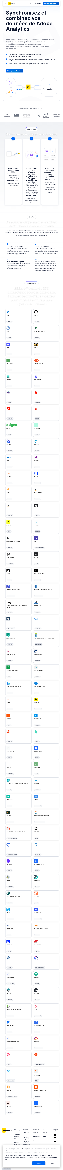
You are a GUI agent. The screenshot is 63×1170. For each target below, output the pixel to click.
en (30, 3)
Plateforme (17, 1134)
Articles (35, 1143)
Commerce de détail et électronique (26, 1143)
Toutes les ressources (36, 1133)
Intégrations (17, 1142)
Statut (44, 1136)
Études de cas (35, 1139)
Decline (52, 1163)
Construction (26, 1132)
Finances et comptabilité (26, 1138)
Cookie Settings (6, 1168)
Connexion (38, 3)
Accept (39, 1163)
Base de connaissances (47, 1133)
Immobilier (25, 1135)
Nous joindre (46, 1139)
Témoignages (36, 1136)
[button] (5, 3)
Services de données (16, 1138)
